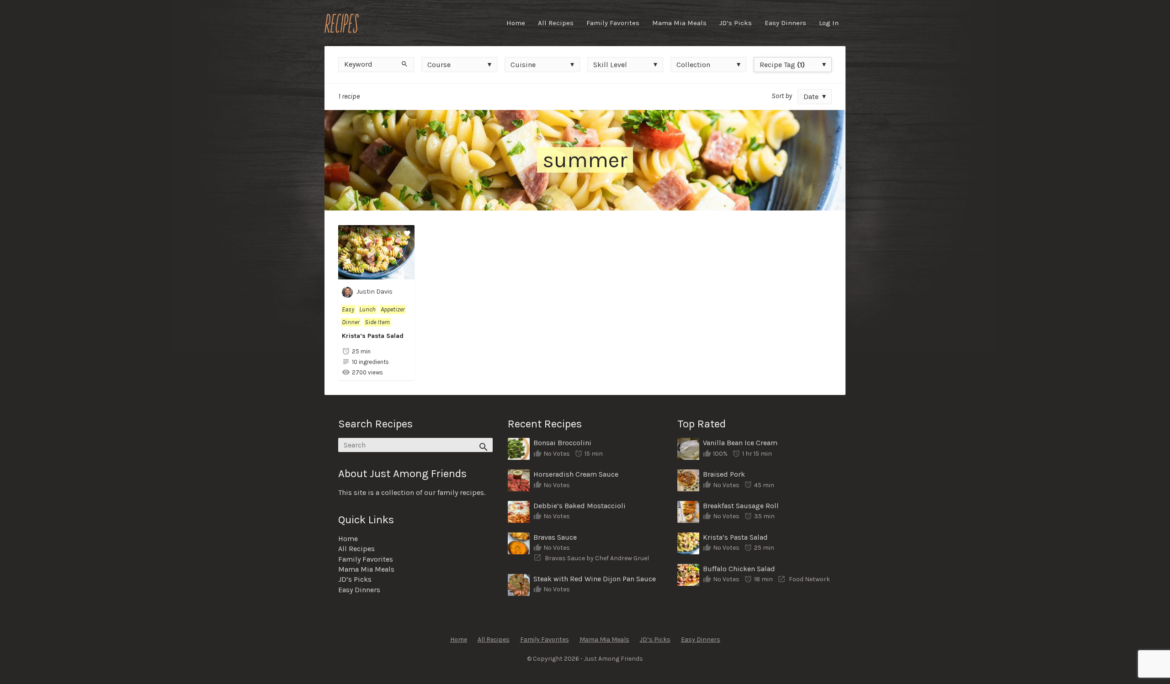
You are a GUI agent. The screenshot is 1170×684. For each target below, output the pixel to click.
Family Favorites (612, 23)
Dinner (351, 322)
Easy (348, 309)
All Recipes (556, 23)
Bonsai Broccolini (562, 442)
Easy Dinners (785, 23)
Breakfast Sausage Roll (741, 505)
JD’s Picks (735, 23)
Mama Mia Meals (679, 23)
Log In (829, 23)
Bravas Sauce (555, 537)
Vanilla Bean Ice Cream (740, 442)
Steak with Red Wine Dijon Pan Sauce (594, 578)
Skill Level (610, 64)
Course (439, 64)
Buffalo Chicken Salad (739, 568)
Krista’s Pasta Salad (373, 336)
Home (515, 23)
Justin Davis (374, 291)
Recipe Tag (782, 64)
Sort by (781, 95)
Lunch (367, 309)
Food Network (809, 579)
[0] (376, 274)
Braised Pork (724, 474)
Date (811, 96)
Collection (693, 64)
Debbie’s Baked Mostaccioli (579, 505)
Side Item (377, 322)
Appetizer (393, 309)
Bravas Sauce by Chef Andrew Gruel (597, 558)
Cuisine (523, 64)
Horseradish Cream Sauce (575, 474)
